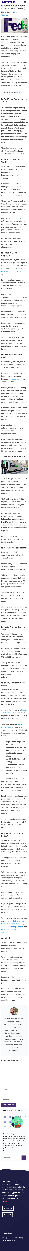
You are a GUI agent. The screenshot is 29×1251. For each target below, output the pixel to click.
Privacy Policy (6, 1238)
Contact (7, 1215)
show (17, 92)
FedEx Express (19, 218)
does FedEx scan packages (12, 927)
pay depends (14, 379)
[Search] (24, 1157)
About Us (8, 1208)
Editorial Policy (18, 1238)
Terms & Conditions (8, 1240)
